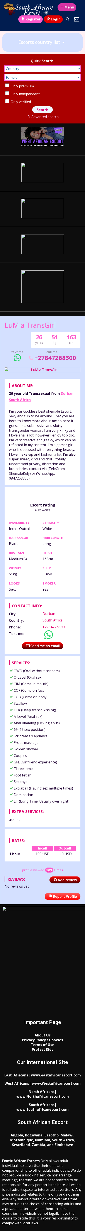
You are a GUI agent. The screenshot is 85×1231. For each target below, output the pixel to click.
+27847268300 (55, 358)
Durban (67, 393)
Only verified (20, 101)
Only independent (25, 94)
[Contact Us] (77, 19)
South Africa (20, 399)
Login (56, 19)
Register (33, 19)
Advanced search (44, 116)
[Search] (68, 19)
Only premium (22, 86)
